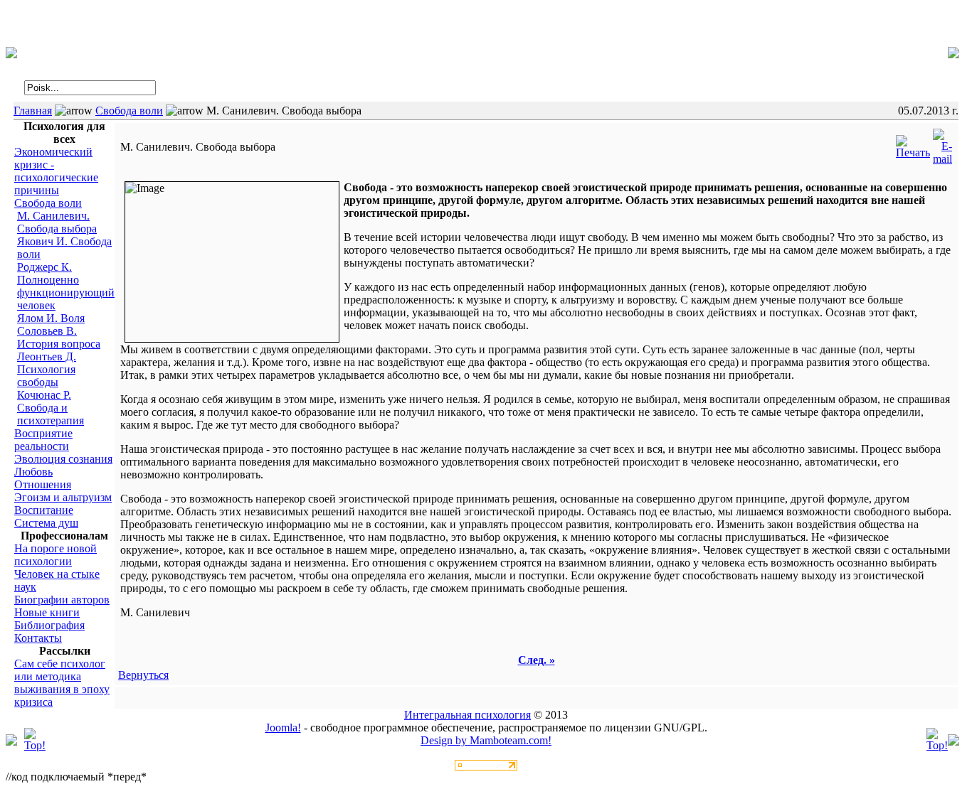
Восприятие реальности (43, 439)
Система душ (46, 523)
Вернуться (143, 675)
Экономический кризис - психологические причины (56, 171)
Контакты (38, 638)
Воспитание (43, 510)
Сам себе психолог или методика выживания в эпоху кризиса (62, 683)
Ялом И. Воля (51, 318)
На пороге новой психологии (55, 554)
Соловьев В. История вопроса (58, 337)
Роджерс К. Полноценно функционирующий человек (66, 286)
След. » (536, 660)
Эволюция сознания (63, 459)
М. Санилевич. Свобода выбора (57, 222)
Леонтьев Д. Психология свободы (46, 369)
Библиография (49, 625)
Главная (33, 110)
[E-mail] (942, 143)
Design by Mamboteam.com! (486, 740)
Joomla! (283, 727)
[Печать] (913, 143)
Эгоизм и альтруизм (63, 497)
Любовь (33, 472)
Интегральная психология (467, 715)
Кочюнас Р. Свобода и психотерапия (50, 407)
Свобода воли (129, 110)
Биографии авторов (62, 600)
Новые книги (47, 612)
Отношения (42, 484)
